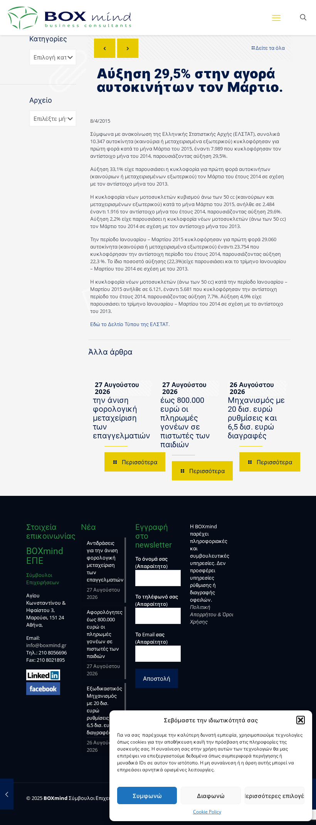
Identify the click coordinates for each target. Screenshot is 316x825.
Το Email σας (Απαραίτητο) (151, 638)
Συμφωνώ (147, 796)
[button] (300, 720)
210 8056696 (53, 652)
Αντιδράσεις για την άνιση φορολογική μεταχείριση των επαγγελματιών (121, 413)
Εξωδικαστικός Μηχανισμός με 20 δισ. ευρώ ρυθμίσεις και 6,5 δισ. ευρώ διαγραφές (256, 413)
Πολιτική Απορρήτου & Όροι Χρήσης (211, 614)
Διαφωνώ (211, 796)
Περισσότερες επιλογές (274, 796)
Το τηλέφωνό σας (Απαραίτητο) (156, 600)
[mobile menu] (276, 17)
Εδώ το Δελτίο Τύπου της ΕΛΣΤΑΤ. (130, 324)
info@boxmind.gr (46, 645)
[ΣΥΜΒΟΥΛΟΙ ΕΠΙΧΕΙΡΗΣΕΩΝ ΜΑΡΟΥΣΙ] (69, 17)
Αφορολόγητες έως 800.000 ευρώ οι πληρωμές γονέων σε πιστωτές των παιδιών (187, 418)
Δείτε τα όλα (270, 47)
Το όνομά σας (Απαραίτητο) (151, 562)
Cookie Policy (207, 811)
